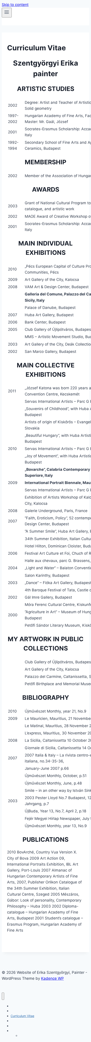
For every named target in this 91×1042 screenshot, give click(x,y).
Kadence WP (52, 978)
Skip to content (15, 4)
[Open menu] (7, 12)
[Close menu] (3, 996)
